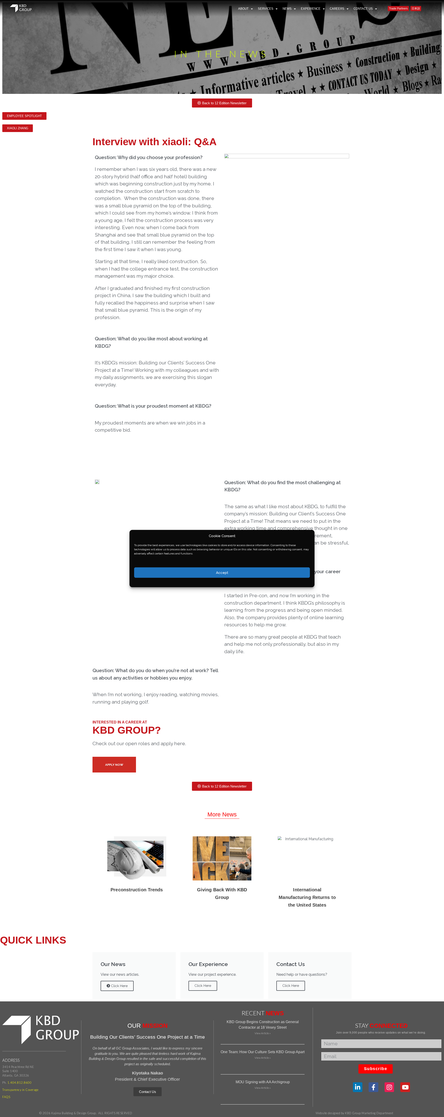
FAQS (6, 1097)
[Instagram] (389, 1087)
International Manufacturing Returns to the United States (307, 897)
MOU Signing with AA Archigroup (263, 1082)
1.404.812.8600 (19, 1082)
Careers (337, 8)
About (243, 8)
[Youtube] (405, 1087)
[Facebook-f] (373, 1087)
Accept (222, 572)
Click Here (119, 986)
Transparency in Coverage (20, 1090)
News (287, 8)
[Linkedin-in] (358, 1087)
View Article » (263, 1033)
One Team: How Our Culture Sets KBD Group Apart (263, 1052)
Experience (311, 8)
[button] (24, 116)
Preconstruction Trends (137, 889)
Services (265, 8)
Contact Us (363, 8)
